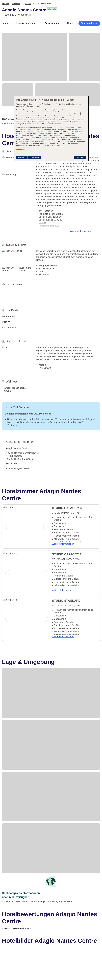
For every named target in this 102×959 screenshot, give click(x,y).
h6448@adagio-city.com (17, 468)
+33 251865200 (13, 463)
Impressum (20, 149)
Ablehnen (21, 157)
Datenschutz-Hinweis (40, 135)
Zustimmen (80, 157)
